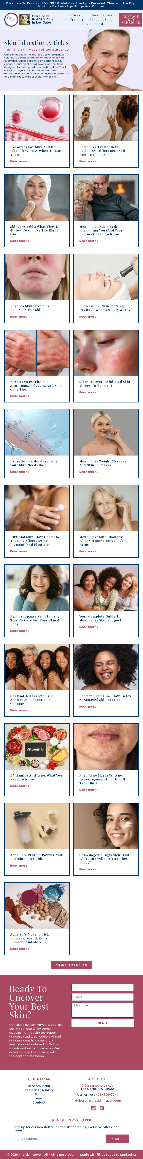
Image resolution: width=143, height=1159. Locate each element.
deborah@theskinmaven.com (98, 1100)
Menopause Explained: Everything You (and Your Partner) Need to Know (101, 230)
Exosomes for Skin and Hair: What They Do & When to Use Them (35, 151)
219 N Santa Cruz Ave (98, 1086)
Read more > (20, 161)
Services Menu (39, 1086)
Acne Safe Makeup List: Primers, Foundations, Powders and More (29, 938)
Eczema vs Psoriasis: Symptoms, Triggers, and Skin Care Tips (36, 385)
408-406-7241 (107, 1094)
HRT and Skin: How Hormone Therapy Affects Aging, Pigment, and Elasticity (35, 541)
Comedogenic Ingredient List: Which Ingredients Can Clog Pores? (105, 859)
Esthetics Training (39, 1090)
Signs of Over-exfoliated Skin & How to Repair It (104, 383)
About (39, 1094)
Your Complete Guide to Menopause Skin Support (100, 618)
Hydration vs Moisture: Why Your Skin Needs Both (34, 463)
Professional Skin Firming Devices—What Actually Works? (105, 308)
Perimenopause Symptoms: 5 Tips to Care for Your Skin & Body (35, 620)
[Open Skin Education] (110, 24)
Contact (38, 1103)
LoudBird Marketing (121, 1154)
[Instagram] (93, 1108)
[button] (71, 965)
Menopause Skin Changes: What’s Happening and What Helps (103, 541)
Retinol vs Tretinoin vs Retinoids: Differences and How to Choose (102, 151)
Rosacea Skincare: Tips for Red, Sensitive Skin (33, 308)
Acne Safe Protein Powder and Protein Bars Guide (36, 857)
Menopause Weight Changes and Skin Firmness (102, 463)
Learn (39, 1098)
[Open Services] (83, 15)
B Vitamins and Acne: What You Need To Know (36, 777)
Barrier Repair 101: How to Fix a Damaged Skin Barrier (105, 698)
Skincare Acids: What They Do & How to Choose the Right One (35, 230)
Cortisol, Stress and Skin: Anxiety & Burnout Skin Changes (32, 700)
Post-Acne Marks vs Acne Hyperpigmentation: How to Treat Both (103, 779)
